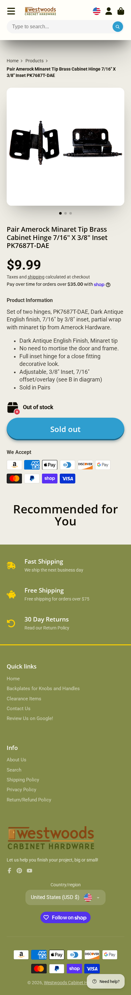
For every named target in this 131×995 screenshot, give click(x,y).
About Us (16, 760)
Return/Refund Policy (29, 800)
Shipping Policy (23, 780)
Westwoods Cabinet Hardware (74, 982)
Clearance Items (24, 699)
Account (109, 11)
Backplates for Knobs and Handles (43, 688)
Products (34, 60)
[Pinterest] (19, 871)
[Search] (118, 26)
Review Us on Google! (30, 718)
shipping (36, 276)
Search (14, 770)
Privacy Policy (21, 790)
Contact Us (19, 708)
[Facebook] (9, 871)
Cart (121, 11)
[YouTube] (29, 871)
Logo (40, 11)
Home (12, 60)
